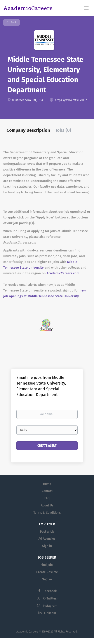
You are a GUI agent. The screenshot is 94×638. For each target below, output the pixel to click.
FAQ (47, 498)
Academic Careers (27, 631)
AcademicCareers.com (63, 273)
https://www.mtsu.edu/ (71, 100)
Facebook (50, 591)
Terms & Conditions (47, 513)
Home (47, 484)
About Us (47, 505)
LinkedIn (50, 613)
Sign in (47, 546)
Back (13, 22)
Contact (47, 491)
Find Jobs (47, 565)
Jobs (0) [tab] (63, 130)
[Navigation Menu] (86, 7)
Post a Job (47, 532)
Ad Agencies (47, 539)
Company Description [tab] (28, 130)
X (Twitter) (50, 598)
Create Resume (47, 572)
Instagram (50, 606)
